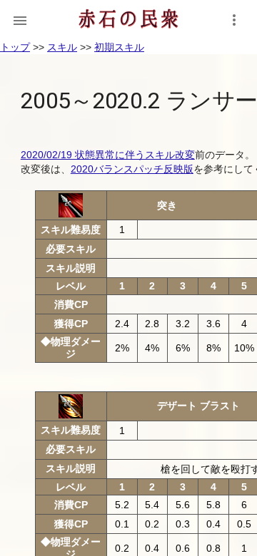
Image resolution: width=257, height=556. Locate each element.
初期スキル (119, 47)
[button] (20, 20)
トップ (15, 47)
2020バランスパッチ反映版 (132, 169)
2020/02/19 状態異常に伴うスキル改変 (108, 154)
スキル (62, 47)
